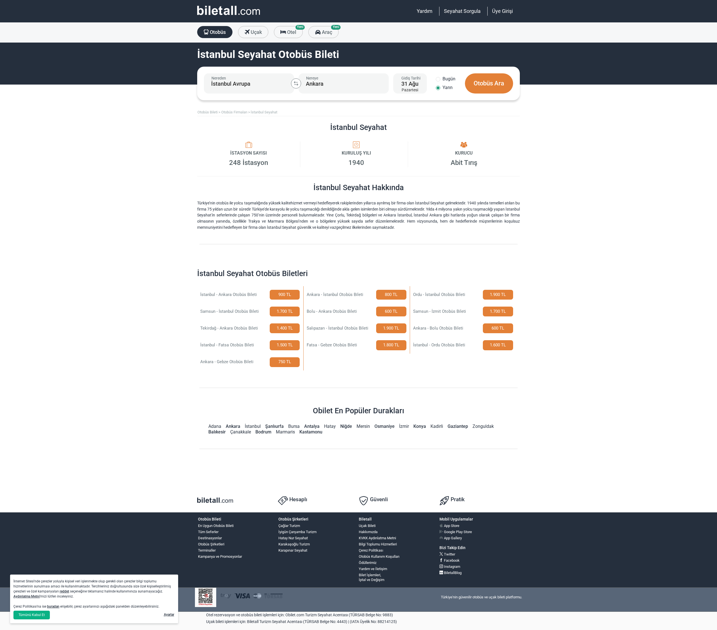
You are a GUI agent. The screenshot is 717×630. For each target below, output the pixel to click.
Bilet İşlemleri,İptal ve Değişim (371, 577)
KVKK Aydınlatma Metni (377, 538)
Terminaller (207, 550)
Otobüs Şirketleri (211, 544)
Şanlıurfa (274, 426)
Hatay (330, 426)
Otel (294, 30)
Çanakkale (240, 432)
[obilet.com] (228, 15)
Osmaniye (384, 426)
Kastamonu (310, 432)
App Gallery (452, 538)
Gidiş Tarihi (410, 78)
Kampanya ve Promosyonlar (220, 556)
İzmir (404, 426)
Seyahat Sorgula (462, 11)
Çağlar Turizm (289, 526)
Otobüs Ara (489, 83)
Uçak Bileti (367, 526)
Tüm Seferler (208, 532)
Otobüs (217, 32)
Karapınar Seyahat (292, 550)
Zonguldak (483, 426)
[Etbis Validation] (205, 597)
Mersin (363, 426)
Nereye (312, 78)
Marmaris (285, 432)
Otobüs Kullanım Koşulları (379, 556)
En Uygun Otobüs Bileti (216, 526)
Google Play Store (457, 532)
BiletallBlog (452, 573)
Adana (214, 426)
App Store (451, 526)
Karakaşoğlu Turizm (294, 544)
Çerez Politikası (371, 550)
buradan (53, 606)
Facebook (451, 560)
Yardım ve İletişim (373, 569)
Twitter (449, 554)
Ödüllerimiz (367, 563)
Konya (419, 426)
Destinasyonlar (210, 538)
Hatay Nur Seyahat (293, 538)
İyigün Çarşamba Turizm (297, 532)
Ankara (233, 426)
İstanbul (253, 426)
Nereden (218, 78)
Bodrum (263, 432)
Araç (329, 30)
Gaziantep (458, 426)
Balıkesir (217, 432)
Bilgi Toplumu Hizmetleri (378, 544)
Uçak (256, 32)
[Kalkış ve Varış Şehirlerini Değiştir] (296, 83)
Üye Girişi (502, 11)
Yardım (424, 11)
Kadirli (436, 426)
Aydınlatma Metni (26, 596)
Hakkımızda (368, 532)
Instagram (451, 566)
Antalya (312, 426)
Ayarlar (169, 615)
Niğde (346, 426)
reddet (64, 591)
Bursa (294, 426)
